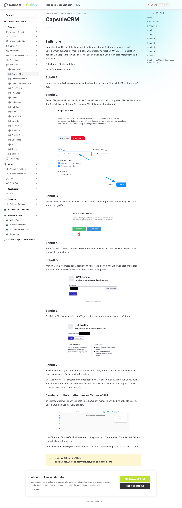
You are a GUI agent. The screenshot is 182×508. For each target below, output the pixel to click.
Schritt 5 (151, 47)
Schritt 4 (151, 43)
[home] (22, 5)
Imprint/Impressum (93, 501)
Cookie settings (135, 486)
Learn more (35, 489)
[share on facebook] (160, 13)
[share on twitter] (157, 13)
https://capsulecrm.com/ (58, 69)
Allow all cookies (135, 479)
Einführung (152, 26)
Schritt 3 (151, 38)
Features (71, 13)
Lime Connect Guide (55, 13)
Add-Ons (81, 13)
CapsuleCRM (153, 21)
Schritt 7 (151, 56)
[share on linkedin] (164, 13)
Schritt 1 (151, 30)
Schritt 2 (151, 34)
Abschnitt (76, 83)
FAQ (78, 4)
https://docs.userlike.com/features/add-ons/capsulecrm (83, 461)
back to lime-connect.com (58, 4)
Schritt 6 (151, 51)
